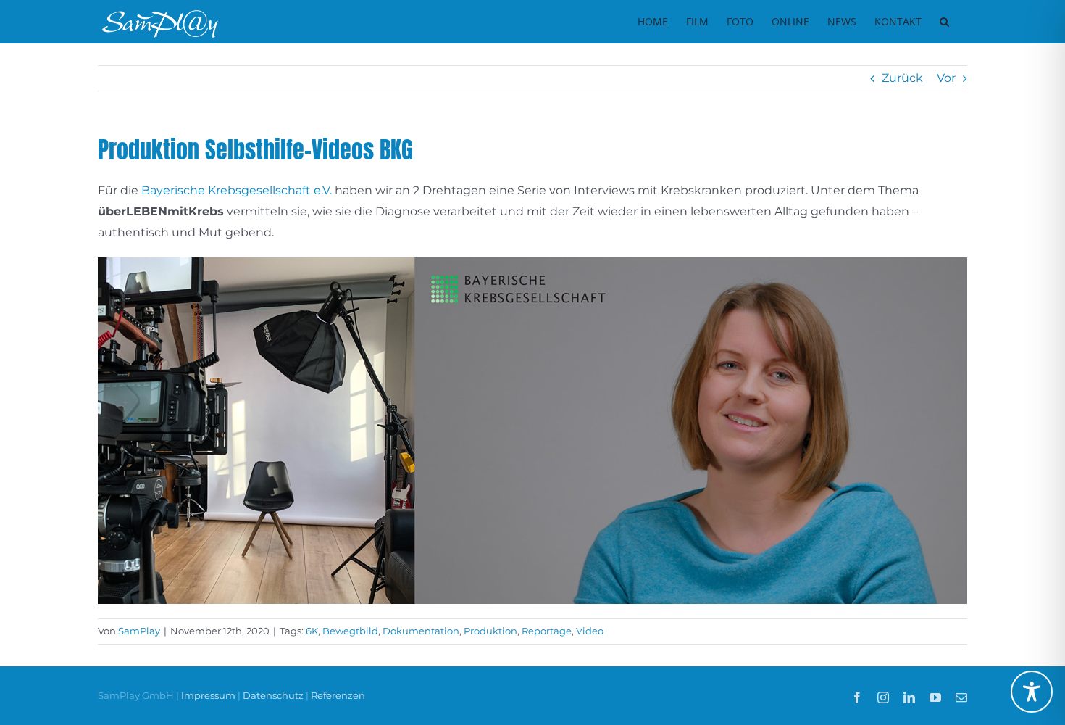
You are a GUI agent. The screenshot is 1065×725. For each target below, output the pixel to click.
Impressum (209, 695)
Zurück (902, 78)
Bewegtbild (350, 631)
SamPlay (139, 631)
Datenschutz (273, 695)
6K (312, 631)
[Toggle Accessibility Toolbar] (1031, 691)
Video (590, 631)
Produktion (490, 631)
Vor (946, 78)
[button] (944, 22)
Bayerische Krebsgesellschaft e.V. (236, 190)
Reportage (547, 631)
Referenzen (338, 695)
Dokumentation (421, 631)
